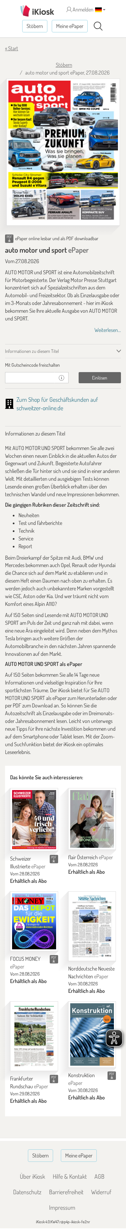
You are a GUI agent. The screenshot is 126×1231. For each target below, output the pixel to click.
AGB (99, 1176)
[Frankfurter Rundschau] (34, 1036)
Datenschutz (27, 1192)
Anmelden (82, 9)
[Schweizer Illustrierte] (34, 819)
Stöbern (35, 26)
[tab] (63, 365)
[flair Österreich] (92, 819)
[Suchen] (98, 26)
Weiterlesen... (107, 330)
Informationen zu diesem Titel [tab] (32, 351)
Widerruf (101, 1192)
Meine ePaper (69, 26)
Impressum (62, 1207)
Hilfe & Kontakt (70, 1176)
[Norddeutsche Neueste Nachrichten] (92, 926)
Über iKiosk (32, 1176)
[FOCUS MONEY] (34, 921)
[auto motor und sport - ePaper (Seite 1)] (63, 152)
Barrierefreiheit (66, 1192)
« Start (11, 48)
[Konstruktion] (92, 1034)
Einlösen (99, 378)
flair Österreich (90, 857)
